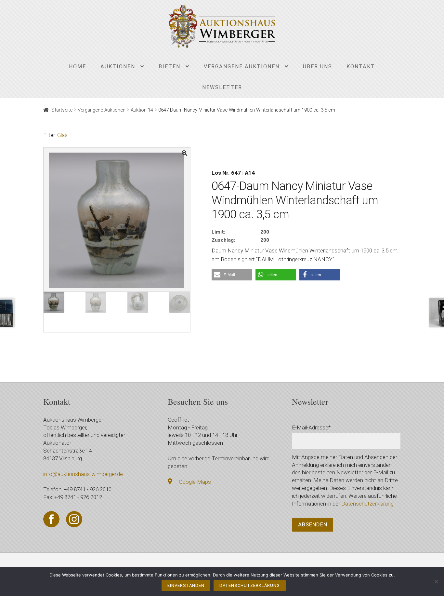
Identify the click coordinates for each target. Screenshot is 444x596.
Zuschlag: (223, 240)
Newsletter (222, 87)
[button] (232, 274)
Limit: (218, 232)
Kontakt (360, 66)
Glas (62, 135)
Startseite (61, 110)
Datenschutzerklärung (367, 503)
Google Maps (195, 482)
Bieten (169, 66)
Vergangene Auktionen (242, 66)
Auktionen (117, 66)
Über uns (317, 66)
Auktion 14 (142, 110)
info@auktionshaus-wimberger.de (83, 474)
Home (77, 66)
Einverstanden (185, 585)
